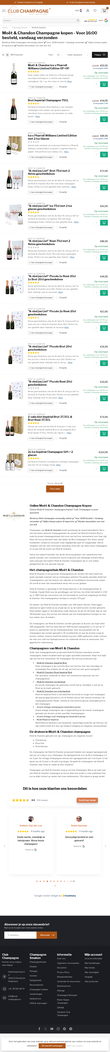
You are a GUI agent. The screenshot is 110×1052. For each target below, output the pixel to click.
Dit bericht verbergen (52, 1045)
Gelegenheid (35, 980)
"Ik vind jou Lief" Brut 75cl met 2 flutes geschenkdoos (49, 172)
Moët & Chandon (39, 27)
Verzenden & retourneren (68, 981)
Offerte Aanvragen (38, 1003)
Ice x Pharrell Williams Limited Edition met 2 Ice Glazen (52, 137)
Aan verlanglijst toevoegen (42, 87)
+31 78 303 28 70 (16, 988)
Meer (69, 81)
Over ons (61, 958)
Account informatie (93, 958)
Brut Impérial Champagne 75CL (48, 100)
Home (4, 27)
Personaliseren (36, 985)
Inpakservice (35, 998)
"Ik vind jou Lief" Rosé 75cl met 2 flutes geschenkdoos (49, 242)
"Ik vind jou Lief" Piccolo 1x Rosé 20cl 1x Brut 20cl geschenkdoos (52, 278)
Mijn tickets (90, 967)
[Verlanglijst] (95, 10)
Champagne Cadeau (39, 989)
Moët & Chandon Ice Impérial (51, 682)
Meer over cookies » (75, 1046)
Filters (98, 55)
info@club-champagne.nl (14, 998)
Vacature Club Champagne (63, 1014)
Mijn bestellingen (92, 963)
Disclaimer (62, 967)
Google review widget (46, 895)
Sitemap (61, 990)
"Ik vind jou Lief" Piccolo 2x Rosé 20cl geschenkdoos (52, 313)
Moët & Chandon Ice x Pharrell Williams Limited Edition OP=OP (48, 67)
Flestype (33, 971)
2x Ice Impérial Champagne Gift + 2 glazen (50, 453)
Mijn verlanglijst (92, 972)
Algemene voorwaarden (68, 963)
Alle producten (91, 981)
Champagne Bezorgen (67, 995)
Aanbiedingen (36, 994)
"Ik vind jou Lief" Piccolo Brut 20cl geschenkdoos (50, 348)
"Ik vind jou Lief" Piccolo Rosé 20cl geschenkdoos (50, 383)
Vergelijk (63, 87)
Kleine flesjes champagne (63, 1001)
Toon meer (55, 488)
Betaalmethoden (64, 977)
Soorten (33, 975)
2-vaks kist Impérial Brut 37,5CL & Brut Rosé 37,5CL (50, 418)
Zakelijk (60, 1007)
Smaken (33, 966)
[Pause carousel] (55, 885)
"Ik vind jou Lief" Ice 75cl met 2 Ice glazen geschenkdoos (50, 207)
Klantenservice (64, 986)
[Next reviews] (105, 846)
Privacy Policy (63, 972)
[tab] (37, 881)
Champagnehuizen (20, 27)
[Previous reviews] (4, 846)
